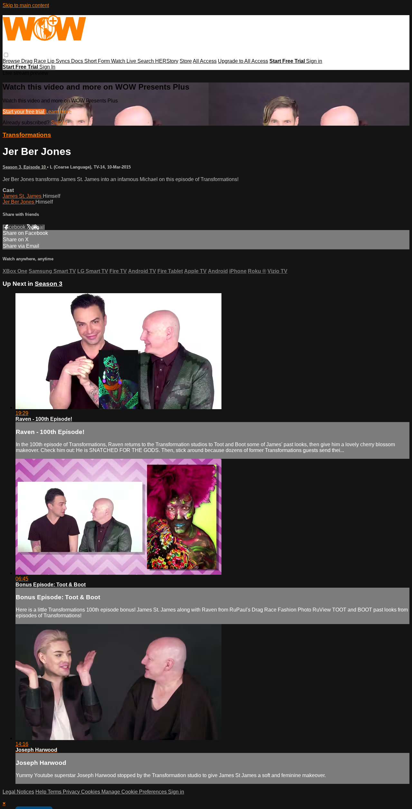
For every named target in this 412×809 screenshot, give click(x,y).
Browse (12, 61)
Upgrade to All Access (243, 61)
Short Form (97, 61)
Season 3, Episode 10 (25, 167)
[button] (6, 55)
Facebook (15, 227)
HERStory (166, 61)
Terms (55, 792)
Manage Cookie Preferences (134, 792)
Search (146, 61)
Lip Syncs (59, 61)
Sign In (47, 67)
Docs (77, 61)
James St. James (23, 196)
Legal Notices (18, 792)
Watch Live (124, 61)
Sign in (314, 61)
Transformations (27, 134)
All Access (205, 61)
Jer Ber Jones (19, 202)
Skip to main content (26, 5)
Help (41, 792)
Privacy (72, 792)
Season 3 (48, 283)
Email (38, 227)
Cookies (91, 792)
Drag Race (34, 61)
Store (186, 61)
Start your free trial (24, 111)
